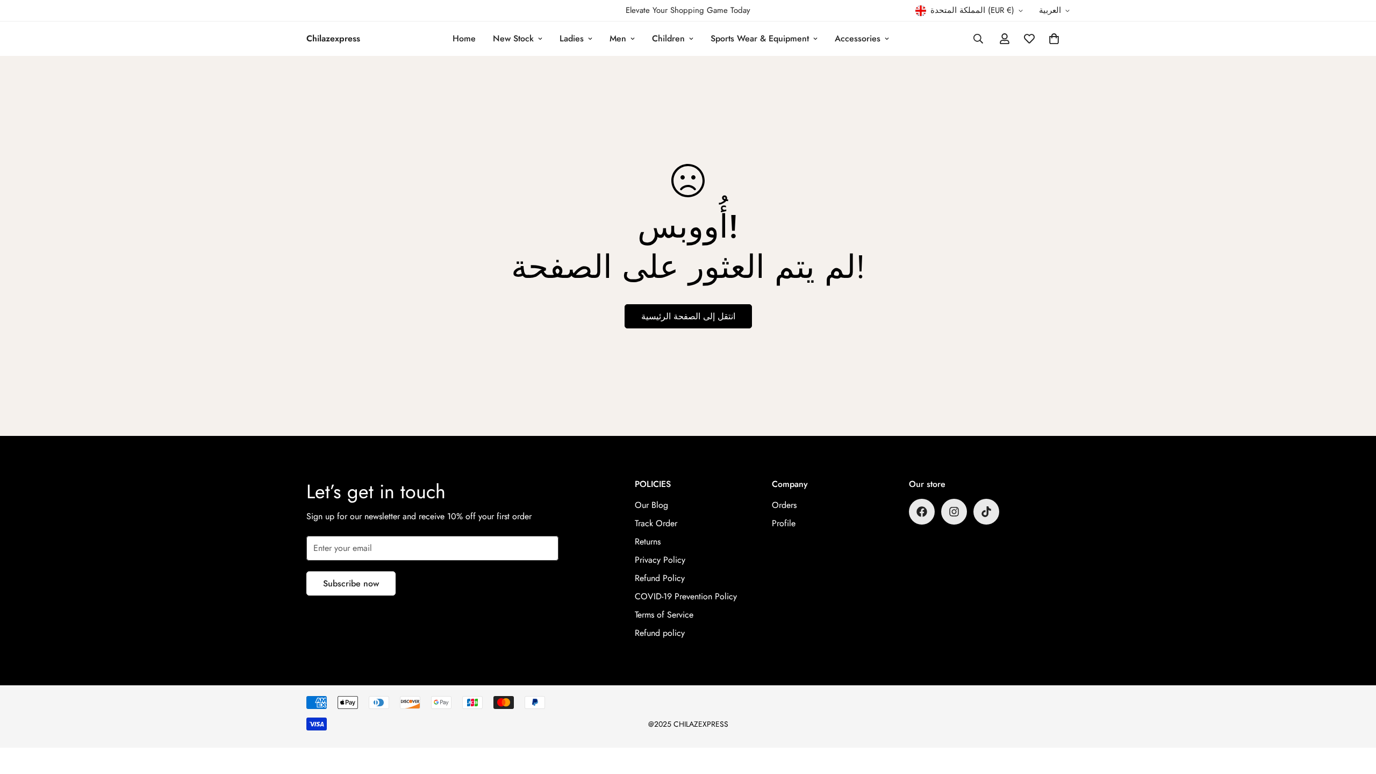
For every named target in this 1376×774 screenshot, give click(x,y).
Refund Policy (660, 578)
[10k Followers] (922, 512)
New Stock (513, 38)
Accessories (857, 38)
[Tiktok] (986, 512)
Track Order (656, 523)
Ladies (572, 38)
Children (668, 38)
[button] (1054, 38)
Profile (784, 523)
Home (464, 38)
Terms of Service (664, 614)
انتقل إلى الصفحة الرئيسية (688, 316)
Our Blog (651, 505)
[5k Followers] (954, 512)
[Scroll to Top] (1355, 715)
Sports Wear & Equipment (760, 38)
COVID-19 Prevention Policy (686, 596)
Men (618, 38)
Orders (784, 505)
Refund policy (660, 633)
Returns (648, 541)
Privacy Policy (660, 560)
